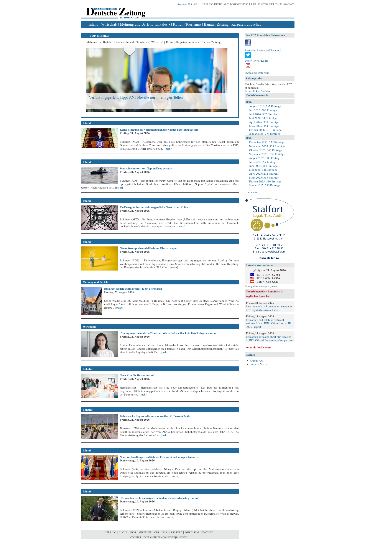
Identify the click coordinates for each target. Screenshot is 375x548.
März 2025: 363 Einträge (264, 177)
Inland (94, 24)
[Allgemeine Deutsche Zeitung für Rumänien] (115, 9)
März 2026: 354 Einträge (264, 126)
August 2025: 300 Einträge (265, 158)
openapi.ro (264, 286)
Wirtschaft (109, 24)
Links (253, 4)
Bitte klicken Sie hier (257, 91)
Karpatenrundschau (246, 24)
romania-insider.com (258, 347)
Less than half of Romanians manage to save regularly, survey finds (269, 308)
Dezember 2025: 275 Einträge (266, 142)
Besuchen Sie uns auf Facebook (263, 50)
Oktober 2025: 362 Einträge (265, 150)
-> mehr (252, 192)
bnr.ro (274, 286)
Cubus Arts (256, 361)
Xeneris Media (259, 364)
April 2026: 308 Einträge (264, 122)
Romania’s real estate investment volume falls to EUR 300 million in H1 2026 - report (268, 323)
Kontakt (289, 4)
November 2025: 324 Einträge (267, 146)
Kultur (178, 24)
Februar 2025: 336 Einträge (265, 181)
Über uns (207, 4)
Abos (226, 4)
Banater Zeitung (216, 24)
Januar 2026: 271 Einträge (264, 133)
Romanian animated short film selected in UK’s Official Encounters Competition (269, 338)
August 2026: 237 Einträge (265, 106)
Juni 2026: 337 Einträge (263, 114)
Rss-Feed (263, 4)
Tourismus (193, 24)
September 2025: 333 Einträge (267, 154)
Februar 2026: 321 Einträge (265, 129)
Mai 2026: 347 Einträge (263, 118)
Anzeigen (236, 4)
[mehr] (168, 149)
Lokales (161, 24)
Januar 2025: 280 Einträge (264, 185)
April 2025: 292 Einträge (264, 173)
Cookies (135, 537)
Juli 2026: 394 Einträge (263, 110)
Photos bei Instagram (257, 73)
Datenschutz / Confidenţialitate (165, 537)
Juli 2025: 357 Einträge (263, 162)
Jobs (245, 4)
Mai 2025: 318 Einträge (263, 169)
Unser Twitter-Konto (256, 60)
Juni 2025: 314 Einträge (263, 165)
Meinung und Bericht (136, 24)
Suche (218, 4)
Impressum (275, 4)
